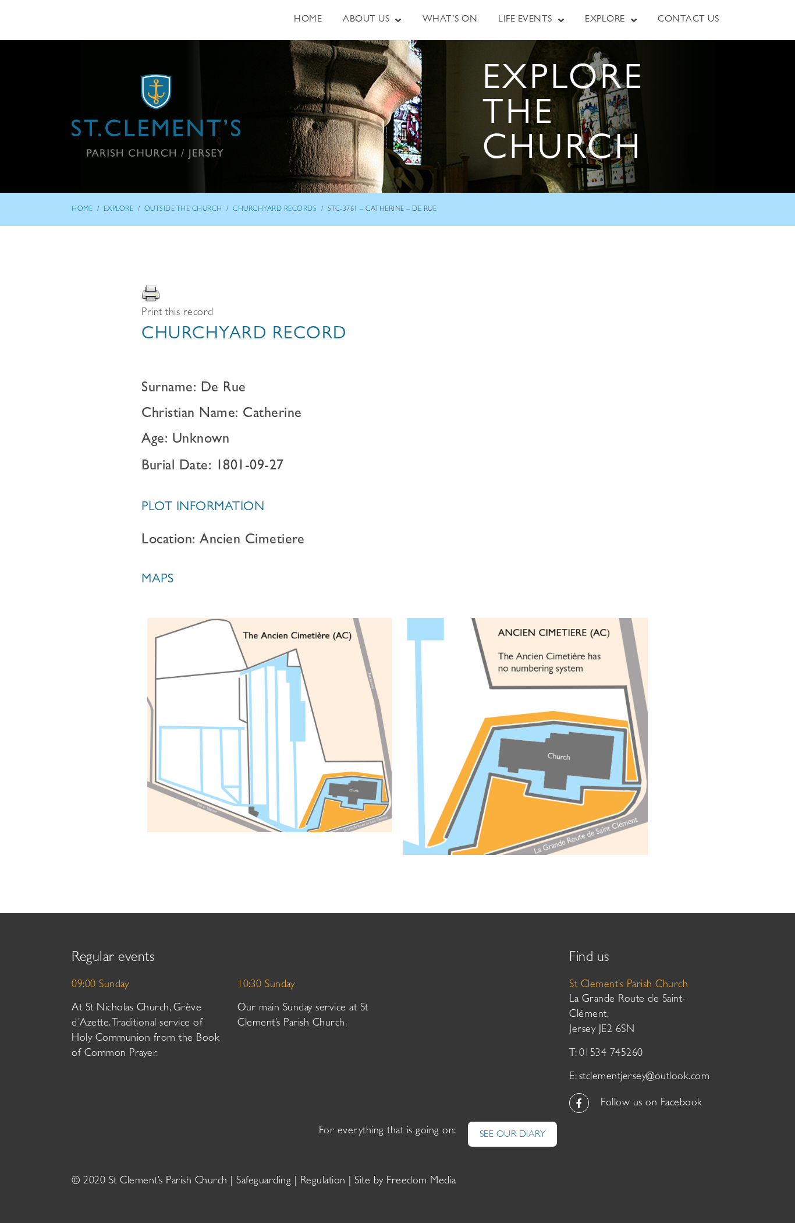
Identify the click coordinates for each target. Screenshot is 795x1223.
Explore (119, 209)
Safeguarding (263, 1181)
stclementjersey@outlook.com (644, 1077)
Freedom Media (421, 1181)
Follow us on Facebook (651, 1103)
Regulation (323, 1181)
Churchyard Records (275, 209)
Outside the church (183, 209)
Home (82, 209)
